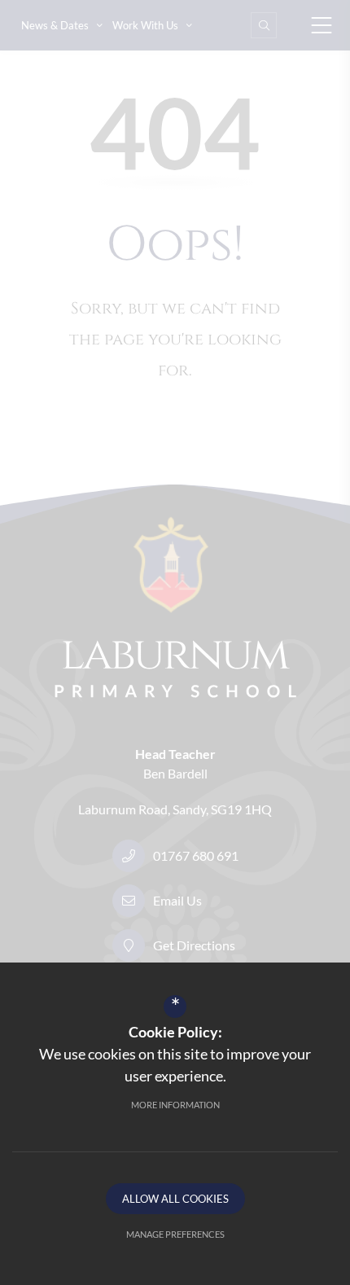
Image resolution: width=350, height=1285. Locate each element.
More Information (175, 1104)
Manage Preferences (175, 1234)
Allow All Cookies (175, 1198)
